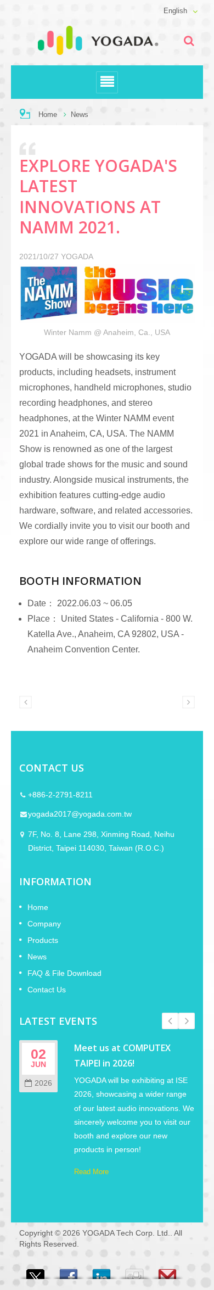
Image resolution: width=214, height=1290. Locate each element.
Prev (170, 1021)
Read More (91, 1172)
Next (186, 1021)
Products (42, 940)
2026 (43, 1083)
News (79, 114)
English (175, 11)
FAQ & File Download (64, 973)
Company (44, 923)
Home (47, 114)
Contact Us (46, 989)
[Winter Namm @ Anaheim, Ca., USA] (107, 295)
